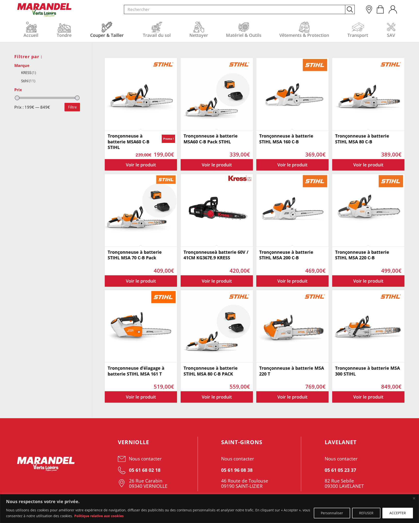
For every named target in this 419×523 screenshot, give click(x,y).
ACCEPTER (397, 513)
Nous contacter (145, 459)
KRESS (28, 72)
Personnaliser (332, 513)
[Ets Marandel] (44, 9)
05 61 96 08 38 (237, 470)
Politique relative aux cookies (99, 516)
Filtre (72, 107)
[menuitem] (392, 8)
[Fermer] (414, 498)
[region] (209, 508)
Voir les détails (141, 165)
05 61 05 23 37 (340, 470)
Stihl (28, 80)
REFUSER (366, 513)
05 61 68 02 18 (144, 470)
